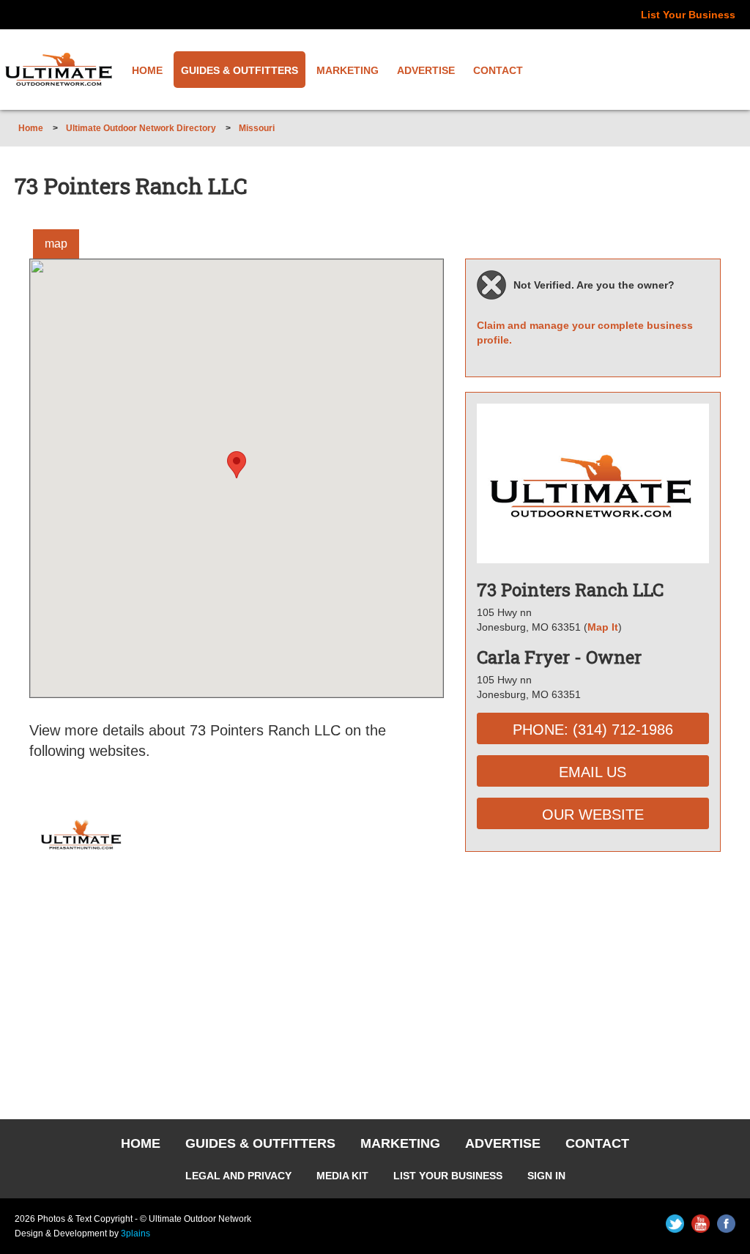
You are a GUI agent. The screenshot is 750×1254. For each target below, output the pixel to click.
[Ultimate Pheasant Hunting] (81, 819)
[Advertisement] (592, 976)
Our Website (593, 814)
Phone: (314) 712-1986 (593, 729)
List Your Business (688, 15)
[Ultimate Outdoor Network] (58, 69)
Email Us (592, 772)
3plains (135, 1233)
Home (30, 128)
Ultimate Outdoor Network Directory (141, 128)
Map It (602, 627)
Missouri (257, 128)
